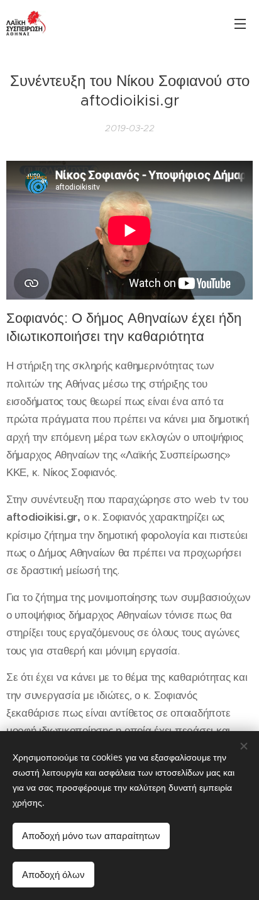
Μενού (240, 23)
